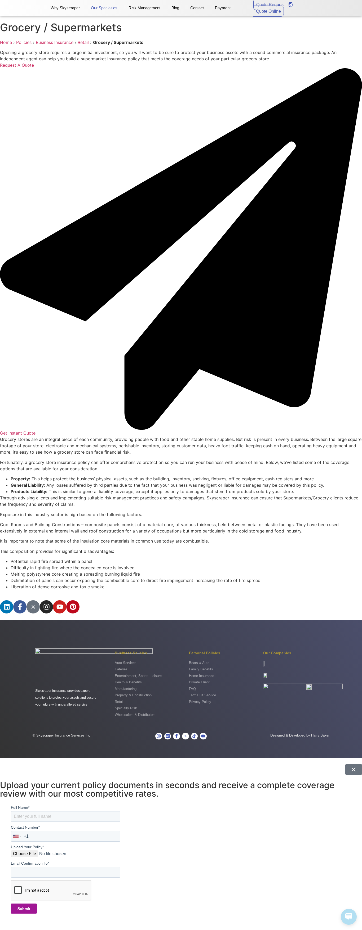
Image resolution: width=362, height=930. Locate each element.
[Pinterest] (73, 606)
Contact (197, 8)
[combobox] (17, 836)
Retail (83, 42)
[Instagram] (46, 606)
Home (6, 42)
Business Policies (131, 653)
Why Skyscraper (65, 8)
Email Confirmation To (30, 863)
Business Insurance (54, 42)
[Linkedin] (6, 606)
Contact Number (25, 827)
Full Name (20, 807)
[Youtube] (59, 606)
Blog (175, 8)
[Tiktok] (194, 736)
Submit (23, 908)
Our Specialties (104, 8)
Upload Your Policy (27, 847)
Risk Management (144, 8)
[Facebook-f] (20, 606)
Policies (24, 42)
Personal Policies (204, 653)
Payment (223, 8)
